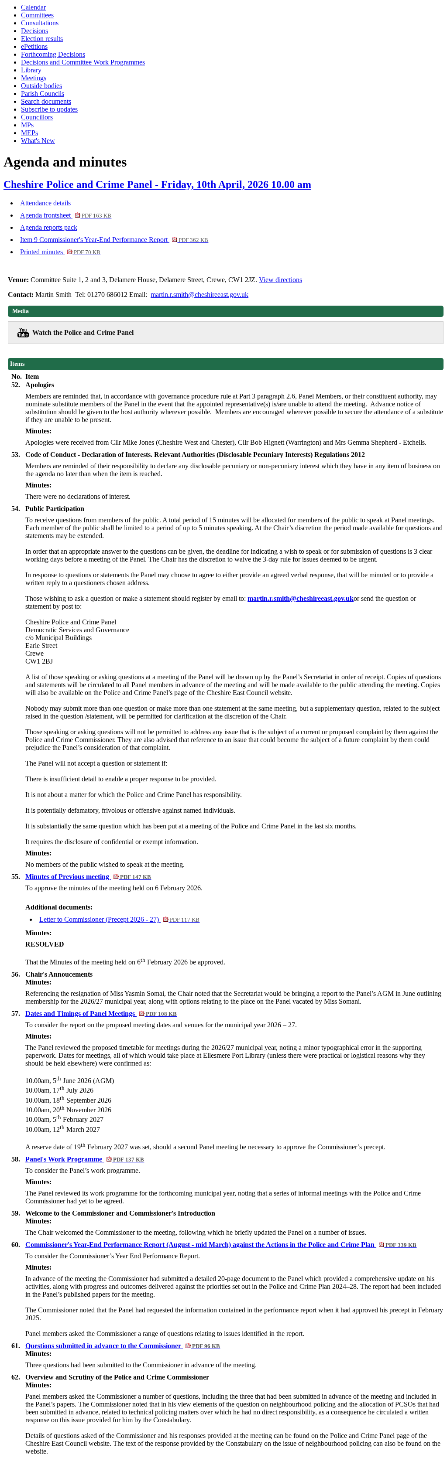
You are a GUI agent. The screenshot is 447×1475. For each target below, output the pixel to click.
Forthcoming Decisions (53, 54)
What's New (38, 140)
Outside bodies (41, 85)
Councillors (37, 117)
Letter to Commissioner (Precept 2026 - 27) (119, 919)
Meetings (33, 78)
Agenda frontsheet (65, 215)
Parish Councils (42, 93)
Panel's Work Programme (84, 1159)
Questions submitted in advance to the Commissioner (122, 1345)
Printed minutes (60, 251)
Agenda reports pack (48, 227)
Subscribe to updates (49, 109)
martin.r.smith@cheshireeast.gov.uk (199, 294)
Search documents (46, 101)
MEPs (29, 132)
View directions (280, 279)
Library (31, 70)
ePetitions (34, 46)
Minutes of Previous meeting (88, 876)
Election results (42, 38)
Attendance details (45, 203)
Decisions (34, 30)
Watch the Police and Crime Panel (83, 332)
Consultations (39, 23)
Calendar (33, 7)
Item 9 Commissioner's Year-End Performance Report (114, 239)
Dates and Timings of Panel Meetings (101, 1013)
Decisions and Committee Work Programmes (83, 62)
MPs (27, 125)
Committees (37, 15)
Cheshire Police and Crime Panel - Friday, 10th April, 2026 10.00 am (157, 184)
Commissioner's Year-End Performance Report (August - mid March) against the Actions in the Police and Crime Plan (220, 1244)
